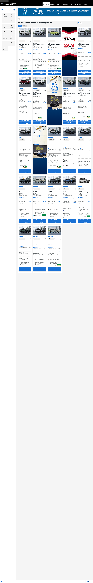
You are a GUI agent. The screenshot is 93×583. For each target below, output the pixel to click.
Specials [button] (58, 4)
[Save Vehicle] (30, 41)
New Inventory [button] (46, 4)
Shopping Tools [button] (73, 4)
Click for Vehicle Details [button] (25, 71)
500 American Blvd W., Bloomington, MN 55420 (82, 1)
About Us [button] (79, 4)
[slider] (2, 9)
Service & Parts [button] (65, 4)
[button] (91, 4)
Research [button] (85, 4)
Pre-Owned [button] (52, 4)
